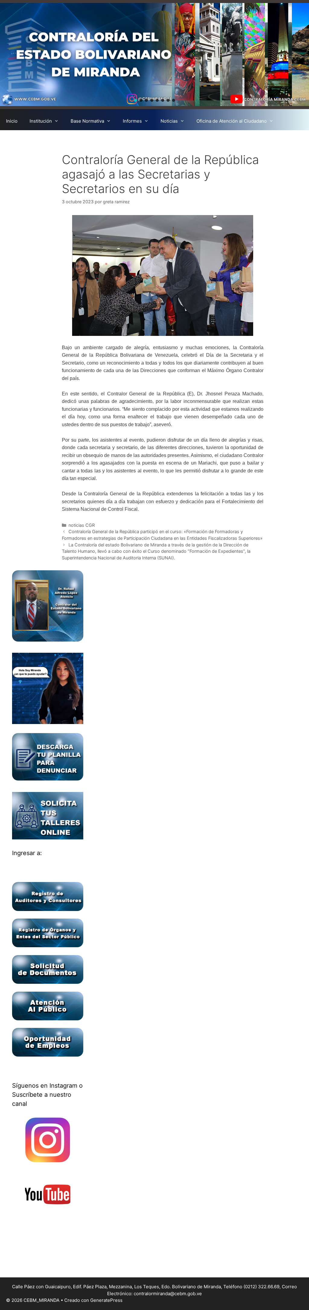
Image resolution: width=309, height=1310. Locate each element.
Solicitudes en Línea (27, 139)
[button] (135, 100)
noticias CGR (81, 525)
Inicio (12, 121)
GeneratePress (106, 1300)
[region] (154, 54)
